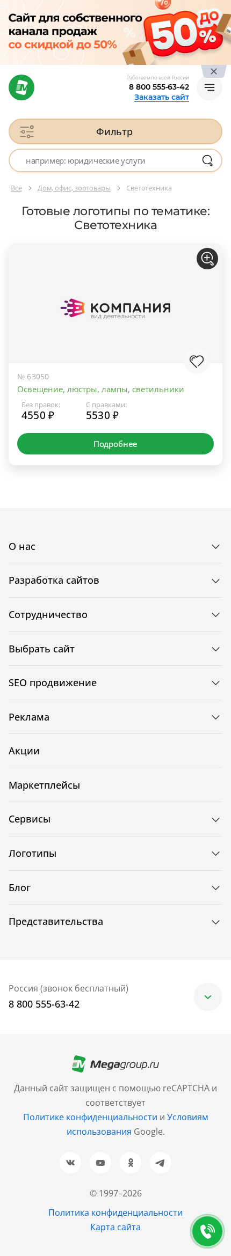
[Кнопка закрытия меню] (222, 8)
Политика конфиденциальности (115, 1212)
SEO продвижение (53, 682)
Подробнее (115, 443)
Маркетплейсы (44, 784)
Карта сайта (115, 1227)
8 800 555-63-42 (159, 87)
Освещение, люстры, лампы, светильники (100, 389)
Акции (24, 750)
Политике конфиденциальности (90, 1117)
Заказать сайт (161, 97)
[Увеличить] (207, 258)
